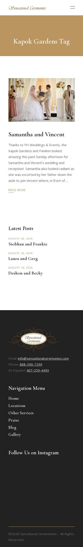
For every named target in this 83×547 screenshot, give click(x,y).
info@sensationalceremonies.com (43, 358)
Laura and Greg (23, 258)
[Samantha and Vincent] (41, 100)
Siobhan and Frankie (27, 244)
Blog (12, 427)
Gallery (14, 434)
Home (13, 398)
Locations (16, 405)
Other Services (21, 412)
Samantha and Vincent (36, 134)
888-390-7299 (31, 364)
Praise (13, 420)
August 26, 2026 (20, 253)
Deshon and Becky (25, 273)
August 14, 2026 (20, 267)
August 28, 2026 (20, 238)
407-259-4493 (38, 370)
